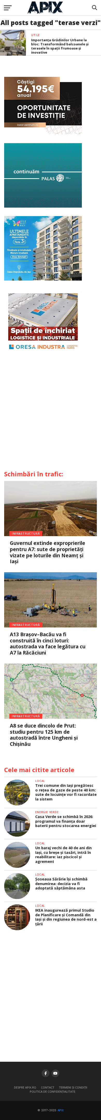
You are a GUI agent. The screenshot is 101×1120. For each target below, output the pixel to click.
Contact (47, 1087)
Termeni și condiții (73, 1087)
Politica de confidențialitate (52, 1091)
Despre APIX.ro (25, 1087)
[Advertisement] (50, 413)
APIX (60, 1110)
